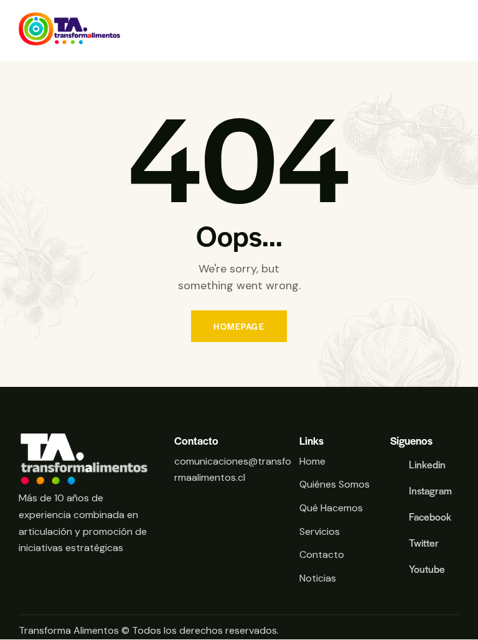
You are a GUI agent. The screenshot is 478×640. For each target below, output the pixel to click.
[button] (455, 30)
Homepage (239, 326)
